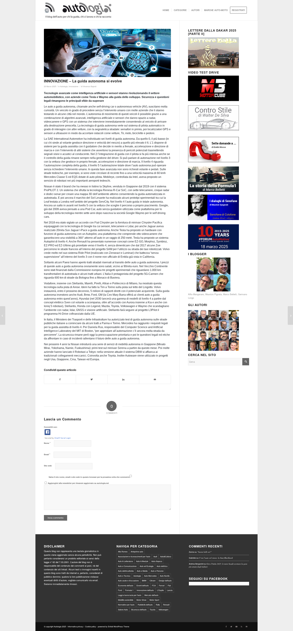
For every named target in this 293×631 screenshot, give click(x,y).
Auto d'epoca (156, 561)
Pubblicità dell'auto (145, 604)
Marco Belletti (230, 294)
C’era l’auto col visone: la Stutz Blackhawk (216, 558)
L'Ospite (160, 590)
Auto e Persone (157, 570)
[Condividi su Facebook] (60, 379)
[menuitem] (165, 10)
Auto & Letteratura (125, 561)
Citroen (152, 580)
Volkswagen (163, 609)
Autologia (64, 86)
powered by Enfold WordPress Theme (113, 626)
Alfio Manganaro (196, 294)
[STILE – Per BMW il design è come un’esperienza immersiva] (2, 315)
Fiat (169, 585)
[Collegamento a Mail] (246, 626)
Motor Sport (154, 599)
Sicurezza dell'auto (138, 609)
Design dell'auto (165, 580)
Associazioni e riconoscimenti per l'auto (134, 556)
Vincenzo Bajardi (89, 86)
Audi (155, 556)
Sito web (48, 465)
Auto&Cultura (165, 556)
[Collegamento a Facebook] (226, 626)
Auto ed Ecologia (146, 566)
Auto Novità (164, 575)
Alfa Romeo (123, 551)
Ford (120, 590)
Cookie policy (90, 626)
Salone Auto (123, 609)
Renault (166, 604)
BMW (144, 580)
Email (47, 454)
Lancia (169, 590)
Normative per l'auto (126, 604)
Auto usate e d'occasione (128, 580)
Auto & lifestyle (142, 561)
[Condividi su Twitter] (92, 379)
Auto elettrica (162, 566)
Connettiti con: (50, 427)
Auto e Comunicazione (127, 566)
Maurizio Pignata (213, 294)
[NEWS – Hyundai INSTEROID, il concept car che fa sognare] (290, 315)
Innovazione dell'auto (145, 590)
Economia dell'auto (125, 585)
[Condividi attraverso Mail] (155, 379)
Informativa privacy (75, 626)
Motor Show (141, 599)
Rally (158, 604)
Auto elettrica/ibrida (126, 570)
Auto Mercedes (150, 575)
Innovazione (73, 86)
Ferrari (161, 585)
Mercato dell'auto (151, 595)
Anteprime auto (137, 551)
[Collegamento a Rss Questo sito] (241, 626)
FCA (154, 585)
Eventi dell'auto (142, 585)
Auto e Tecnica (124, 575)
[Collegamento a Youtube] (236, 626)
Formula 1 (129, 590)
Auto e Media (142, 570)
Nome (47, 443)
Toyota (152, 609)
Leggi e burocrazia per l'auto (129, 595)
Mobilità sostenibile (125, 599)
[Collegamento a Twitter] (231, 626)
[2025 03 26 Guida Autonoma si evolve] (107, 53)
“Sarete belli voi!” (204, 552)
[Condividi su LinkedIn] (123, 379)
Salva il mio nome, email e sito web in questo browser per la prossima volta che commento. (89, 477)
